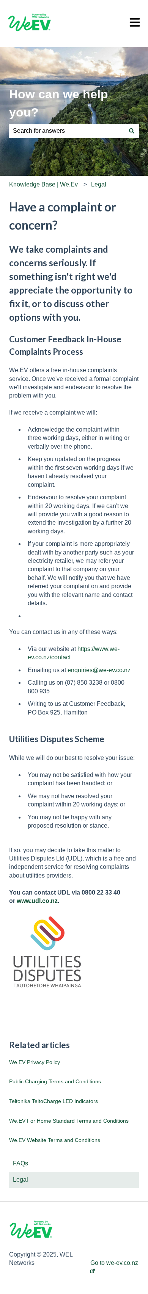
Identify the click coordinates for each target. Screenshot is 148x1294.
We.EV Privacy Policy (34, 1062)
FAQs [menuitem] (20, 1163)
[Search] (131, 131)
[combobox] (66, 131)
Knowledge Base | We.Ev (43, 184)
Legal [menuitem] (20, 1179)
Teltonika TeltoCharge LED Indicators (53, 1101)
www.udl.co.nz (37, 901)
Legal (98, 184)
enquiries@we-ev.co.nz (99, 670)
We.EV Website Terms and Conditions (54, 1140)
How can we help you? (58, 103)
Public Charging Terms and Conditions (55, 1081)
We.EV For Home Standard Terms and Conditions (69, 1121)
